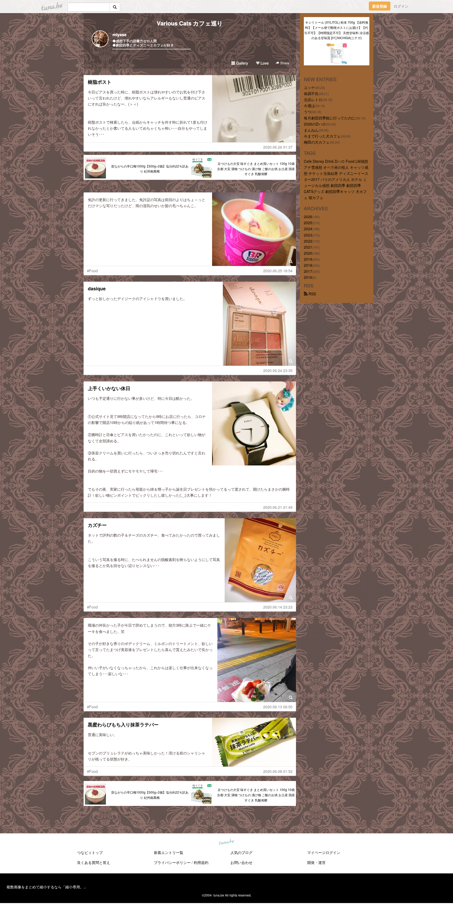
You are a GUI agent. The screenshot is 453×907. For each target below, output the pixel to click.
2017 (308, 271)
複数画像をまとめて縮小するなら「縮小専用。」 (47, 886)
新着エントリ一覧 (168, 852)
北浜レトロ (313, 99)
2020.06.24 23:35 (278, 370)
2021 (308, 247)
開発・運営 (316, 862)
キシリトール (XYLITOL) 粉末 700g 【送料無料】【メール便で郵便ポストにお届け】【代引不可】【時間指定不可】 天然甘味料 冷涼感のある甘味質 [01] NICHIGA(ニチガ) (336, 30)
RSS (312, 293)
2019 (308, 259)
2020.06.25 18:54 (278, 270)
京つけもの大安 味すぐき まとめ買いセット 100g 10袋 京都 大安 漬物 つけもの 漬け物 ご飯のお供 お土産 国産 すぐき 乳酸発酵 (256, 168)
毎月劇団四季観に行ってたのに (329, 117)
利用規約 (201, 862)
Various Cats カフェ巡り (190, 23)
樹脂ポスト (99, 81)
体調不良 (311, 93)
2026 (308, 216)
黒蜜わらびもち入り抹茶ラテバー (123, 724)
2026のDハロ (315, 124)
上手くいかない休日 (109, 388)
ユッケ (309, 87)
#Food (92, 270)
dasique (97, 288)
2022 (308, 241)
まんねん (311, 130)
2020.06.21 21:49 (278, 507)
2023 (308, 235)
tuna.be (226, 842)
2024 (308, 228)
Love (264, 63)
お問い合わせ (241, 862)
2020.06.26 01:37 (278, 147)
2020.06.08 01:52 (278, 771)
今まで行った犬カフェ (322, 136)
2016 (308, 277)
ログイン (401, 6)
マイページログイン (323, 852)
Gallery (241, 63)
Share (284, 62)
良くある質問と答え (93, 862)
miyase (119, 35)
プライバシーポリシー (172, 862)
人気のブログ (241, 852)
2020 (308, 253)
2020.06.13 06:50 (278, 706)
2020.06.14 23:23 (278, 607)
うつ (307, 111)
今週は (309, 105)
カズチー (97, 525)
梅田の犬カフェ (317, 142)
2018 (308, 265)
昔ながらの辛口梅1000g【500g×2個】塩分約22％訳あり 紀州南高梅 (149, 169)
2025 (308, 222)
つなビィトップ (90, 852)
